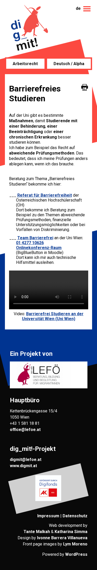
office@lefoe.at (25, 429)
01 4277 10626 (30, 242)
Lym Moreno (75, 544)
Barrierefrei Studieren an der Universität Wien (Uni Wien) (53, 316)
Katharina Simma (71, 531)
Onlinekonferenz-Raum (39, 247)
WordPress (76, 554)
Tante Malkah (37, 531)
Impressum (48, 515)
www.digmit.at (23, 465)
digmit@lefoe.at (25, 459)
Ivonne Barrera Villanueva (62, 537)
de (78, 8)
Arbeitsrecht (25, 63)
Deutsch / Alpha (69, 63)
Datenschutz (75, 515)
